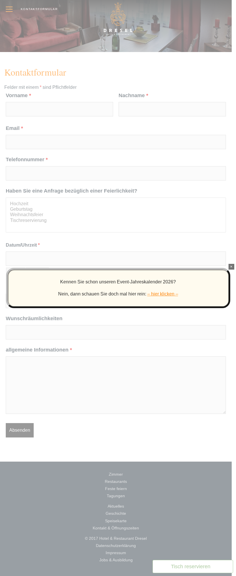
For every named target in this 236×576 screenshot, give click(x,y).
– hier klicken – (162, 293)
